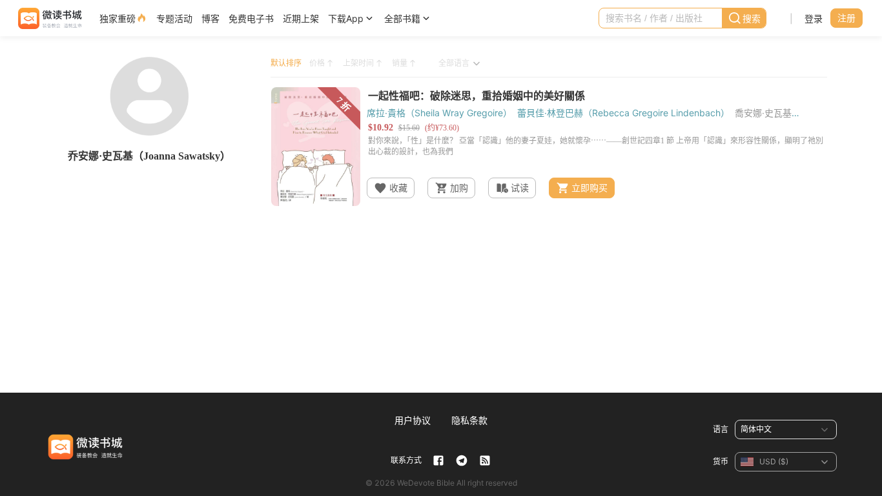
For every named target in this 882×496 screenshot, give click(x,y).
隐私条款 (469, 420)
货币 (720, 461)
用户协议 (413, 420)
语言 (720, 429)
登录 (814, 18)
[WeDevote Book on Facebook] (438, 460)
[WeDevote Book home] (48, 18)
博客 (210, 18)
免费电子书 (251, 18)
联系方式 (406, 460)
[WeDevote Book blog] (484, 460)
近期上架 (301, 18)
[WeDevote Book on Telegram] (461, 460)
